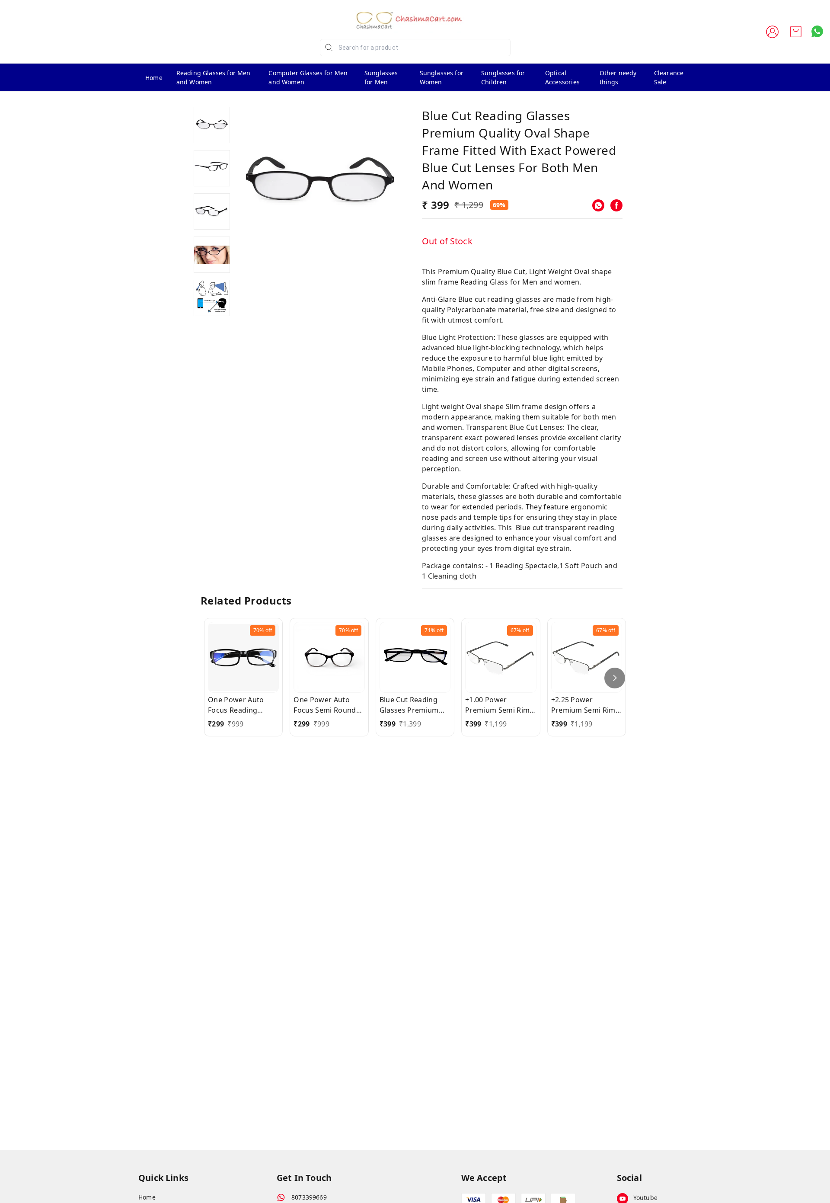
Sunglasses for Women (441, 77)
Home (154, 78)
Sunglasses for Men (381, 77)
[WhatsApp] (598, 205)
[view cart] (796, 31)
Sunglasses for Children (503, 77)
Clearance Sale (669, 77)
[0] (796, 31)
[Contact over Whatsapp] (817, 31)
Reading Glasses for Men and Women (213, 77)
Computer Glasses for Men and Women (308, 77)
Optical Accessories (562, 77)
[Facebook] (616, 205)
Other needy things (618, 77)
